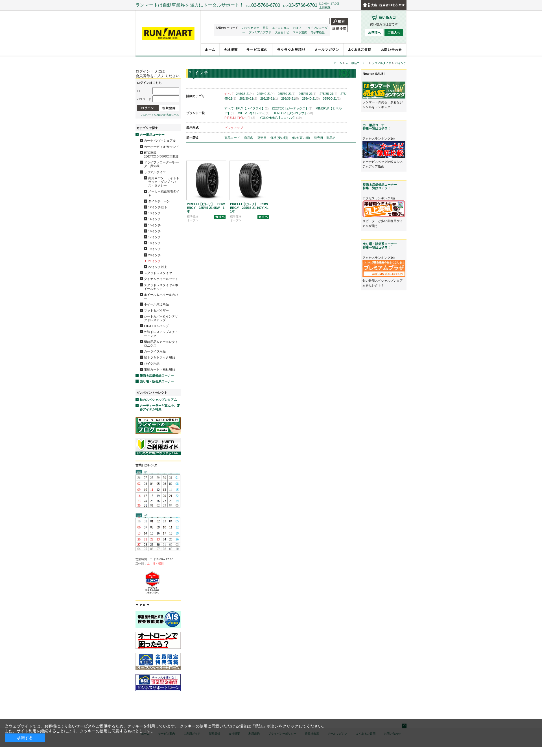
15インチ (154, 225)
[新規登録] (168, 108)
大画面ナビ (282, 32)
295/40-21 (311, 98)
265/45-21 (307, 93)
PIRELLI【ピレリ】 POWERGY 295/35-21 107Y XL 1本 (251, 207)
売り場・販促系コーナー (157, 381)
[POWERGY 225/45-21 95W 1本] (206, 180)
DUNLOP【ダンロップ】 (293, 113)
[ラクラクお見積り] (291, 49)
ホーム (338, 63)
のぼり (297, 27)
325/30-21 (332, 98)
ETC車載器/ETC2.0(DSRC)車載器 (161, 154)
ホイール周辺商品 (156, 304)
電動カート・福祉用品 (159, 369)
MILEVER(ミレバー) (254, 113)
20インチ (154, 255)
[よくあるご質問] (360, 49)
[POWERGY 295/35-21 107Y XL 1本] (249, 180)
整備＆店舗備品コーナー (157, 375)
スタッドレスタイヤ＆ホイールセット (161, 286)
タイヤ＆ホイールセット (161, 279)
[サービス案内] (257, 49)
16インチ (154, 231)
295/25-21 (269, 98)
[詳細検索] (339, 28)
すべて (229, 93)
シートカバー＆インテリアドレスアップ (161, 318)
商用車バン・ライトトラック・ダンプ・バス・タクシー (163, 181)
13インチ (154, 213)
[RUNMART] (168, 34)
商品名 (249, 137)
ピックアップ (233, 128)
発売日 (262, 137)
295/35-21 (290, 98)
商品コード (232, 137)
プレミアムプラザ (260, 32)
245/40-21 (266, 93)
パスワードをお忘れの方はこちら (160, 114)
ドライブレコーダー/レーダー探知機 (161, 164)
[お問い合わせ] (391, 49)
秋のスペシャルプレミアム (158, 399)
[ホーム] (210, 49)
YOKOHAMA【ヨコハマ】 (281, 117)
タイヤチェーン (159, 201)
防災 (265, 27)
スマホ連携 (300, 32)
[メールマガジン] (327, 49)
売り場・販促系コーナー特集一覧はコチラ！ (380, 245)
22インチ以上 (157, 267)
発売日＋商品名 (325, 137)
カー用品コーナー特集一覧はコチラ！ (377, 126)
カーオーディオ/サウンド (161, 146)
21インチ (154, 261)
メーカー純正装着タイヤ (163, 193)
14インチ (154, 219)
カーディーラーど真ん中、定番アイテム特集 (160, 407)
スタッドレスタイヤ (158, 273)
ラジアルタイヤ (155, 172)
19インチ (154, 249)
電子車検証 (318, 32)
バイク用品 (151, 363)
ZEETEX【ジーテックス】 (292, 108)
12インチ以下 (157, 207)
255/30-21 (287, 93)
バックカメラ (250, 27)
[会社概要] (231, 49)
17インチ (154, 237)
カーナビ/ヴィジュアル (160, 140)
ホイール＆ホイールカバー (161, 296)
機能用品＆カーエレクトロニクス (161, 343)
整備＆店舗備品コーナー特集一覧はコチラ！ (380, 186)
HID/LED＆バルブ (156, 326)
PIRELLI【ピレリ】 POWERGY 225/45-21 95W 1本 (206, 207)
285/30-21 (248, 98)
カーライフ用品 (155, 351)
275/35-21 (328, 93)
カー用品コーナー (152, 134)
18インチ (154, 243)
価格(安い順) (279, 137)
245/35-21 (245, 93)
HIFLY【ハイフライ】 (252, 108)
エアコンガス (280, 27)
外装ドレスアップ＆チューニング (161, 333)
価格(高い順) (301, 137)
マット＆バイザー (156, 310)
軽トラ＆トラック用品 (159, 357)
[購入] (220, 216)
